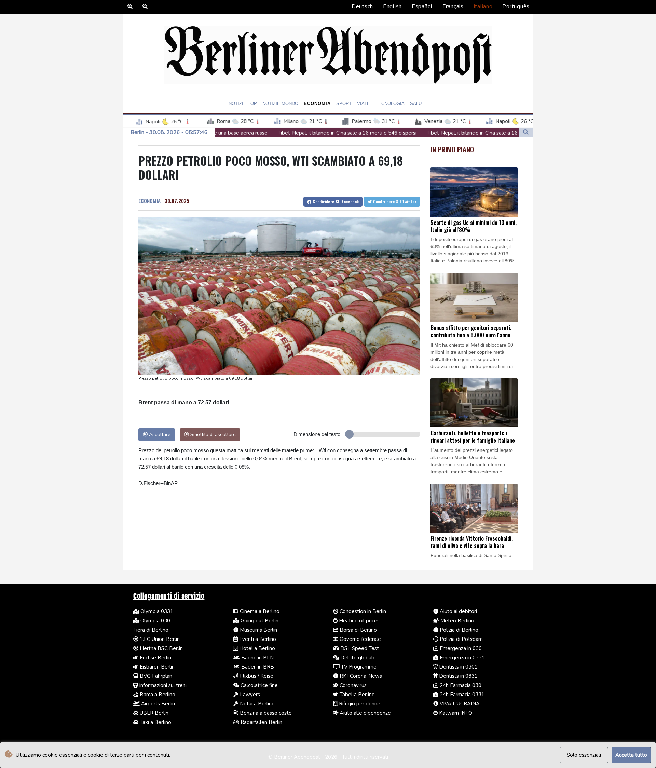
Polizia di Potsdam (460, 639)
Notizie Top (243, 103)
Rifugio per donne (359, 703)
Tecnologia (390, 103)
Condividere (335, 201)
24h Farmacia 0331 (461, 694)
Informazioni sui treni (162, 685)
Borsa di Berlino (357, 629)
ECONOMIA (149, 200)
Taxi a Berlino (154, 722)
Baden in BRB (257, 666)
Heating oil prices (359, 620)
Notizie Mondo (280, 103)
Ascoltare (159, 434)
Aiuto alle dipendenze (364, 713)
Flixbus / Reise (255, 676)
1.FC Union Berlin (159, 639)
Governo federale (359, 639)
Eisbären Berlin (156, 666)
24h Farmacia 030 (459, 685)
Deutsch (362, 6)
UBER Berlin (153, 713)
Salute (418, 103)
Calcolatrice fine (258, 685)
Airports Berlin (157, 703)
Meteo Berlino (456, 620)
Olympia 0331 (156, 611)
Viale (363, 103)
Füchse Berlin (154, 657)
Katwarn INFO (455, 713)
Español (422, 6)
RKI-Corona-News (360, 676)
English (392, 6)
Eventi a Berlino (257, 639)
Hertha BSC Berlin (160, 648)
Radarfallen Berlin (260, 722)
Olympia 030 (154, 620)
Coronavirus (352, 685)
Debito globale (357, 657)
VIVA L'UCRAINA (459, 703)
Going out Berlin (258, 620)
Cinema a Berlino (258, 611)
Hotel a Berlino (256, 648)
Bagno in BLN (257, 657)
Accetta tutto (631, 755)
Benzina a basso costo (265, 713)
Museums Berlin (257, 629)
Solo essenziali (584, 755)
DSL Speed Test (359, 648)
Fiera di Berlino (150, 629)
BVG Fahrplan (155, 676)
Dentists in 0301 (458, 666)
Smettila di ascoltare (212, 434)
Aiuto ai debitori (457, 611)
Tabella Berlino (356, 694)
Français (453, 6)
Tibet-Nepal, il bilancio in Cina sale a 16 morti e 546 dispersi (293, 133)
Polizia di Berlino (458, 629)
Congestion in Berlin (362, 611)
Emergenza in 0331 (461, 657)
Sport (344, 103)
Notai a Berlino (256, 703)
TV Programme (358, 666)
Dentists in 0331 (458, 676)
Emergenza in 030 (460, 648)
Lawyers (249, 694)
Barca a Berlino (156, 694)
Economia (317, 103)
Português (516, 6)
